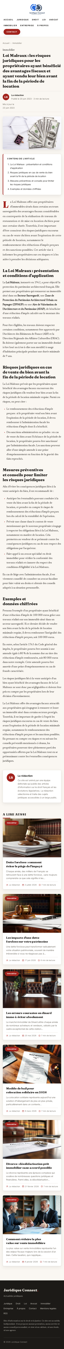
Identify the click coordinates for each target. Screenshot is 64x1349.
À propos (43, 25)
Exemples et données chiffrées (25, 189)
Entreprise (27, 25)
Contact (12, 32)
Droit (35, 20)
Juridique (23, 20)
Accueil (8, 20)
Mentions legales (48, 1308)
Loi (44, 20)
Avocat (53, 20)
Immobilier (10, 25)
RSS (6, 1313)
